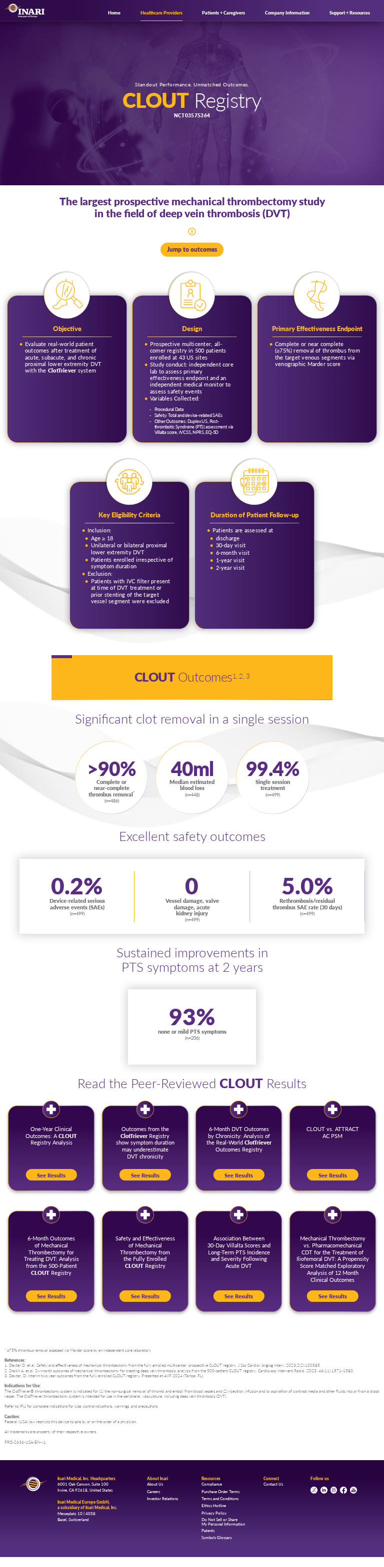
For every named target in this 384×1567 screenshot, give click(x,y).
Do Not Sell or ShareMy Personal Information (223, 1522)
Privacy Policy (214, 1513)
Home (114, 13)
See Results (51, 1175)
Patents (208, 1530)
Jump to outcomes (192, 249)
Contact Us (273, 1484)
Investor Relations (162, 1498)
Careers (153, 1491)
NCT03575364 (192, 115)
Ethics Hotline (214, 1505)
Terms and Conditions (220, 1498)
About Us (155, 1484)
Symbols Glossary (217, 1537)
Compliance (212, 1484)
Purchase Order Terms (221, 1491)
